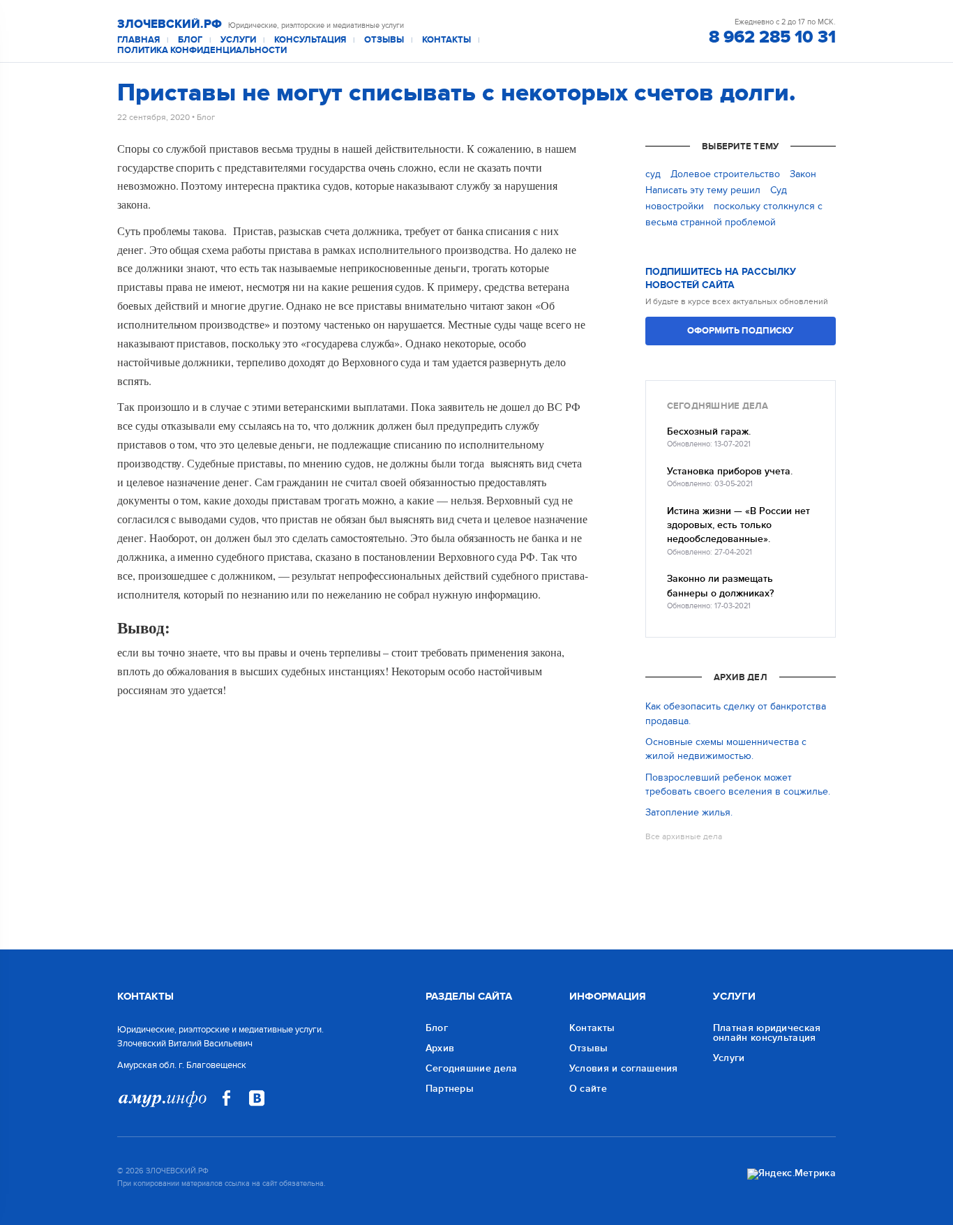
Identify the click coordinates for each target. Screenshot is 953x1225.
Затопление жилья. (689, 812)
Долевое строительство (725, 174)
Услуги (238, 40)
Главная (138, 40)
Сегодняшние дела (472, 1068)
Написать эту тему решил (702, 190)
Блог (190, 40)
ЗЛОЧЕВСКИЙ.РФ (169, 24)
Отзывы (384, 40)
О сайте (588, 1089)
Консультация (310, 40)
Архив (440, 1048)
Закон (803, 174)
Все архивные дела (683, 836)
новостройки (674, 206)
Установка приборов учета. (730, 471)
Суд (778, 190)
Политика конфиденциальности (202, 50)
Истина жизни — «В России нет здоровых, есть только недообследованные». (738, 525)
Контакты (446, 40)
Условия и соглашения (623, 1068)
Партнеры (450, 1089)
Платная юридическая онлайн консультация (767, 1033)
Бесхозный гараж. (709, 431)
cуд (653, 174)
